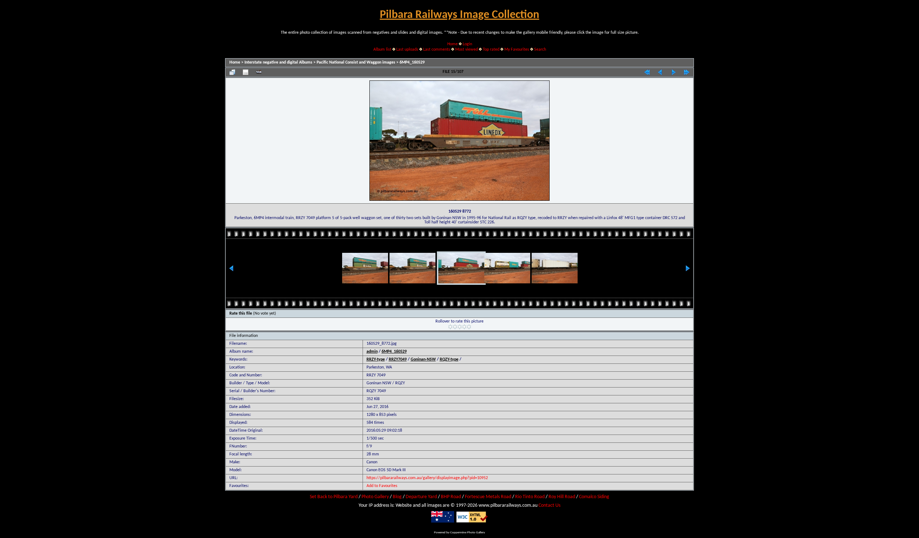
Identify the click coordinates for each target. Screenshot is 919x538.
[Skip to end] (686, 72)
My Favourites (516, 49)
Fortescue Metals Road (488, 497)
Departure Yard (421, 497)
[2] (455, 326)
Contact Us (549, 505)
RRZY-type (376, 359)
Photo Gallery (375, 497)
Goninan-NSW (423, 359)
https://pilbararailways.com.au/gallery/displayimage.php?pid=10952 (427, 478)
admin (372, 351)
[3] (459, 326)
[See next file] (673, 72)
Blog (397, 497)
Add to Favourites (382, 486)
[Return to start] (646, 72)
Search (540, 49)
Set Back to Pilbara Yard (334, 497)
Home (452, 44)
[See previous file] (660, 72)
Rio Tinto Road (530, 497)
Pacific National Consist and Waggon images (356, 62)
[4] (464, 326)
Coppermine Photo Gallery (467, 532)
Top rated (491, 49)
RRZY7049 (398, 359)
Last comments (436, 49)
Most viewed (466, 49)
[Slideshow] (258, 72)
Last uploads (407, 49)
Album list (382, 49)
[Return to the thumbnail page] (232, 72)
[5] (469, 326)
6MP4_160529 (412, 62)
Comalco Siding (594, 497)
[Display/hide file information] (245, 72)
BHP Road (451, 497)
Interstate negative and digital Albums (278, 62)
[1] (450, 326)
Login (467, 44)
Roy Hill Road (562, 497)
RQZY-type (449, 359)
